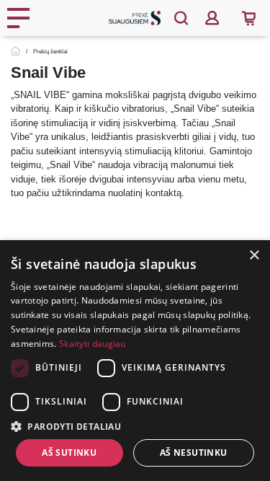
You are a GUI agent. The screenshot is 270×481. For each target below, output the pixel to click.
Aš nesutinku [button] (194, 452)
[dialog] (135, 360)
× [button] (253, 255)
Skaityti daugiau (92, 343)
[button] (135, 426)
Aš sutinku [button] (69, 452)
